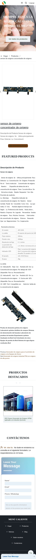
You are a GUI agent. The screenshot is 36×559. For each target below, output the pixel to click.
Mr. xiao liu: (8, 448)
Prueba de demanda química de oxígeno (14, 328)
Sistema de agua (24, 340)
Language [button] (31, 3)
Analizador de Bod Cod (8, 338)
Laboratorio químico (7, 330)
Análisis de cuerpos (21, 330)
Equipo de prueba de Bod (9, 340)
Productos (14, 56)
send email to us (19, 146)
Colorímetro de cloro (24, 338)
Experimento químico (21, 335)
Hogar (5, 56)
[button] (22, 3)
